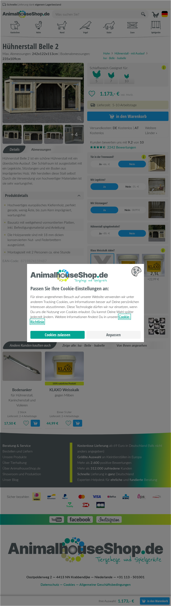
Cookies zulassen (57, 334)
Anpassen (113, 334)
